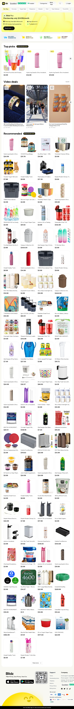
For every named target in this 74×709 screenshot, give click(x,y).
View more (35, 663)
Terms (51, 675)
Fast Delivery (55, 9)
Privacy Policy (53, 685)
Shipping (52, 680)
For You (6, 9)
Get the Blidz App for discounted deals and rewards (37, 707)
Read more (8, 28)
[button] (14, 63)
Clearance (32, 9)
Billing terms (53, 688)
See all (67, 81)
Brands (41, 9)
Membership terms (54, 678)
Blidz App (51, 3)
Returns (52, 683)
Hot (47, 9)
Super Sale (23, 9)
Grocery (14, 9)
